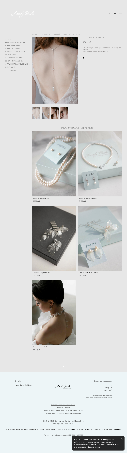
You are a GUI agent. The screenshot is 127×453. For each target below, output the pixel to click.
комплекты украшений (51, 34)
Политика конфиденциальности (63, 405)
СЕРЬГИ (8, 39)
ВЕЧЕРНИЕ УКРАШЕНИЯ (14, 61)
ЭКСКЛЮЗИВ (10, 67)
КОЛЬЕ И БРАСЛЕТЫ (12, 45)
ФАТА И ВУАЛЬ (10, 55)
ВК (111, 385)
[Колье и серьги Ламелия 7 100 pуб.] (100, 163)
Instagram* (107, 390)
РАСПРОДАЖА (10, 70)
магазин (35, 34)
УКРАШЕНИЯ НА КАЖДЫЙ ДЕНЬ (17, 64)
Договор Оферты (63, 408)
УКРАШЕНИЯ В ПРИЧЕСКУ (15, 42)
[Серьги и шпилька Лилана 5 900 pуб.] (100, 238)
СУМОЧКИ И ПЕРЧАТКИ (14, 58)
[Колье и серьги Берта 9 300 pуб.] (54, 163)
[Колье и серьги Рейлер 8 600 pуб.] (54, 312)
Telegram (108, 388)
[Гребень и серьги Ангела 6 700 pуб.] (54, 238)
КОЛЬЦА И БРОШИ (12, 48)
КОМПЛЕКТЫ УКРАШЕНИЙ (15, 51)
